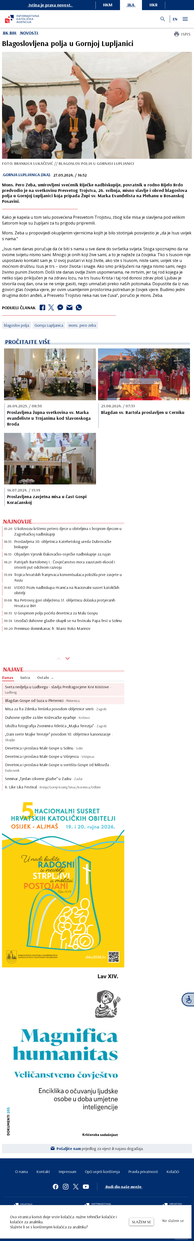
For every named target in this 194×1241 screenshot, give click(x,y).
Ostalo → (45, 677)
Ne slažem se (173, 1220)
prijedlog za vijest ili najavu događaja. (100, 1148)
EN (175, 18)
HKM (107, 5)
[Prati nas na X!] (76, 1187)
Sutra (25, 677)
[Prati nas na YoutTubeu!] (86, 1187)
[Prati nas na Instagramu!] (66, 1187)
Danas (7, 677)
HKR (154, 5)
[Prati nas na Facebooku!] (56, 1187)
